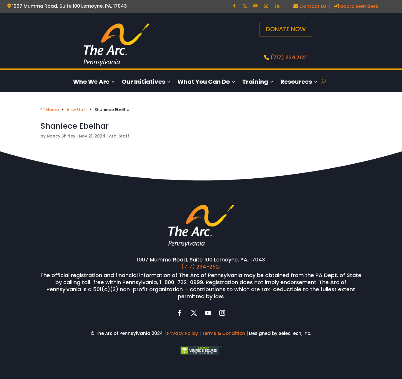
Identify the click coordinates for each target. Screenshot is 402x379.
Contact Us (312, 6)
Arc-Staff (119, 136)
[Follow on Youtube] (255, 6)
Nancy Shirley (61, 136)
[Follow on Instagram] (266, 6)
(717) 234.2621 (289, 57)
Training (255, 83)
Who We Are (91, 83)
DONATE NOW (286, 29)
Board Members (358, 6)
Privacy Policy (182, 333)
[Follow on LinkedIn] (277, 6)
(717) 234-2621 (201, 266)
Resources (296, 83)
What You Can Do (203, 83)
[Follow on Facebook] (234, 6)
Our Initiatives (143, 83)
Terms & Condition (223, 333)
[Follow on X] (245, 6)
